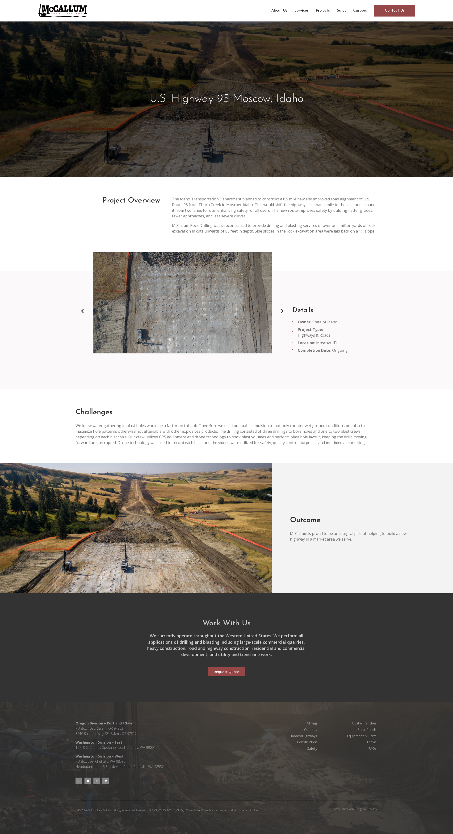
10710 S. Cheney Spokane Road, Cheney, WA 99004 (115, 747)
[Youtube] (87, 781)
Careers (360, 11)
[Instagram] (96, 781)
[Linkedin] (105, 781)
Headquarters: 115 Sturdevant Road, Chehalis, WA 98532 (120, 766)
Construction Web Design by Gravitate (355, 809)
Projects (323, 11)
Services (301, 11)
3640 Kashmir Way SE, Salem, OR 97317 (106, 733)
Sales (341, 11)
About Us (279, 11)
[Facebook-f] (79, 781)
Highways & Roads (314, 335)
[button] (82, 311)
